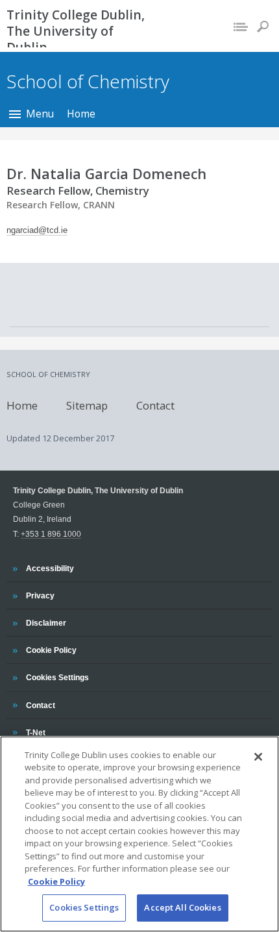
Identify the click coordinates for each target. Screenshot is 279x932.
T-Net (36, 732)
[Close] (258, 756)
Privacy (40, 595)
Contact (155, 405)
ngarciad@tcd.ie (36, 230)
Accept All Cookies (182, 907)
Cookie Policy (51, 649)
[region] (139, 834)
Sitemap (87, 405)
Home (81, 113)
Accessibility (49, 567)
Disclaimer (45, 622)
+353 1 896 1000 (51, 534)
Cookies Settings (84, 907)
